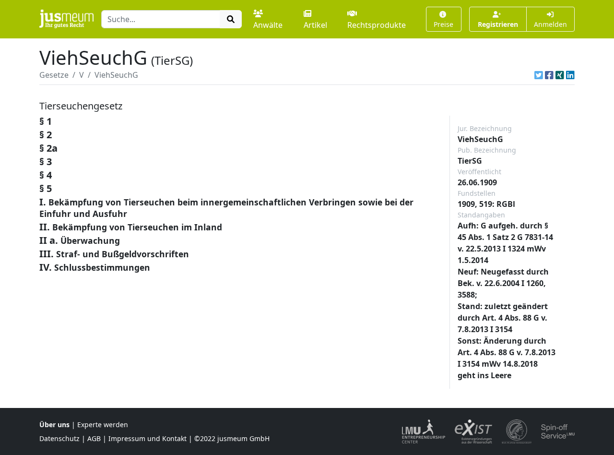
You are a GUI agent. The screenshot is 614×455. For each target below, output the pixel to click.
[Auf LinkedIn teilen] (570, 75)
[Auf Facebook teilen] (549, 75)
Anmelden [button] (550, 24)
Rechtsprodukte (376, 25)
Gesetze (54, 75)
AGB (94, 438)
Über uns (54, 424)
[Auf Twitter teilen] (538, 75)
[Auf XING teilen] (559, 75)
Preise (443, 24)
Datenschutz (59, 438)
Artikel (315, 25)
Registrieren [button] (498, 24)
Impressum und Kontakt (147, 438)
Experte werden (102, 424)
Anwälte (268, 25)
